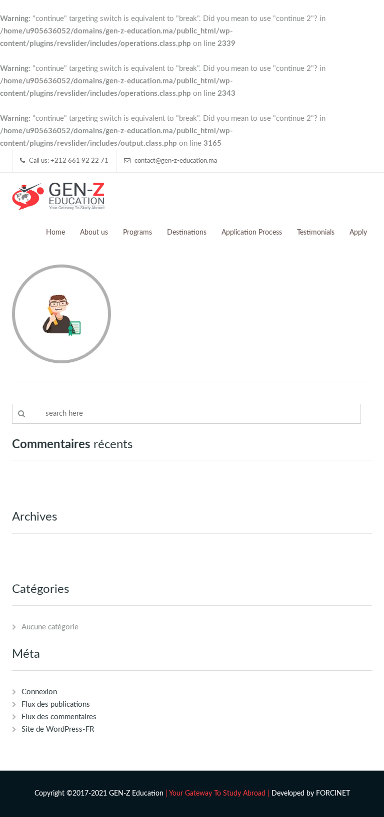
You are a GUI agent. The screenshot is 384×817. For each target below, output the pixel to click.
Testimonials (315, 232)
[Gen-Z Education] (58, 196)
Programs (137, 232)
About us (94, 232)
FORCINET (333, 793)
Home (55, 232)
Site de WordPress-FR (58, 729)
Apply (358, 232)
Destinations (186, 232)
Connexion (39, 692)
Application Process (252, 232)
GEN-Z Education (136, 793)
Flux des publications (56, 704)
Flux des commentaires (59, 717)
